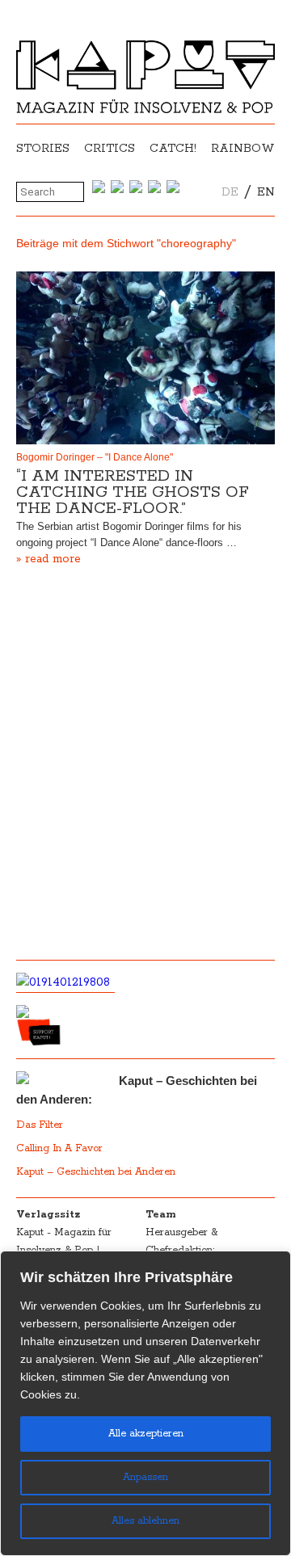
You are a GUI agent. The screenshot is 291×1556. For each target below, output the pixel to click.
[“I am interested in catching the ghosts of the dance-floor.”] (145, 357)
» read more (48, 559)
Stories (43, 148)
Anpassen (145, 1477)
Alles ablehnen (145, 1521)
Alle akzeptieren (145, 1434)
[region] (145, 1403)
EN (266, 192)
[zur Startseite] (145, 110)
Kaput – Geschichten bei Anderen (95, 1172)
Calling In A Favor (59, 1148)
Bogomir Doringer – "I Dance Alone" (94, 457)
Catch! (173, 148)
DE (229, 192)
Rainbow (243, 148)
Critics (109, 148)
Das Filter (41, 1125)
